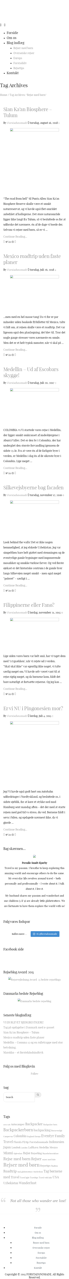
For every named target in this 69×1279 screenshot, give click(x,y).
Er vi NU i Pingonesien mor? (33, 708)
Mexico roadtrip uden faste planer (32, 259)
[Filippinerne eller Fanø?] (34, 634)
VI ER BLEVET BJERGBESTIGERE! (23, 1022)
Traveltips (34, 1177)
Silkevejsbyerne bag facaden (33, 487)
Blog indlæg (15, 43)
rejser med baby (49, 1159)
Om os (11, 38)
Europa (17, 58)
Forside (12, 33)
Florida (18, 1142)
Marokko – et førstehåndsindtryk (23, 1052)
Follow (34, 1073)
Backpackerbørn (18, 1129)
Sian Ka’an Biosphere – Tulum (27, 112)
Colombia (20, 1136)
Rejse (26, 1153)
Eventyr (47, 1135)
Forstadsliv (20, 63)
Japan (7, 1147)
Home (3, 95)
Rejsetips (18, 68)
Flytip (25, 1142)
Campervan (8, 1136)
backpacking (42, 1130)
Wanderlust (27, 1183)
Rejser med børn (23, 48)
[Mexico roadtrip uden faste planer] (34, 293)
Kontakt (13, 73)
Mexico (54, 1147)
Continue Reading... (15, 236)
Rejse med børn (16, 1158)
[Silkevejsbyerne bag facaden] (34, 518)
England (30, 1136)
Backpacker (34, 1124)
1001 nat (6, 1124)
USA (56, 1177)
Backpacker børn (50, 1124)
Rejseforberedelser (51, 1153)
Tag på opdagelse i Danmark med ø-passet (28, 1027)
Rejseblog (36, 1153)
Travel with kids (45, 1177)
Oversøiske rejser (23, 53)
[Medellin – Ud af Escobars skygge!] (34, 406)
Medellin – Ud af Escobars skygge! (30, 372)
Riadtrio (54, 1166)
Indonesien (56, 1142)
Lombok (16, 1147)
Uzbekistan (10, 1183)
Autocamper (18, 1124)
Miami (8, 1153)
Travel (15, 1177)
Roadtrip (10, 1171)
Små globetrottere (25, 1172)
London (24, 1147)
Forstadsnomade (17, 122)
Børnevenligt (56, 1130)
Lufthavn (33, 1147)
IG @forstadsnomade (47, 934)
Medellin (44, 1147)
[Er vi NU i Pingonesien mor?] (34, 753)
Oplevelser (18, 1153)
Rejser (36, 1159)
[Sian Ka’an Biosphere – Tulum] (34, 160)
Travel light (24, 1177)
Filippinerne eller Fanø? (28, 605)
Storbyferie (38, 1172)
